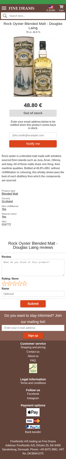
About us (33, 356)
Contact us (33, 351)
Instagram (33, 398)
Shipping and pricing (33, 347)
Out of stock (33, 113)
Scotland (7, 201)
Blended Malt (10, 193)
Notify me (33, 143)
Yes (4, 209)
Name (5, 288)
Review (6, 256)
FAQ (33, 360)
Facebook (33, 393)
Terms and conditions (33, 383)
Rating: (10, 278)
